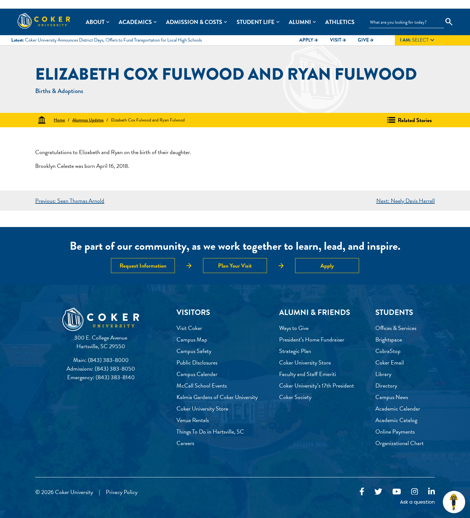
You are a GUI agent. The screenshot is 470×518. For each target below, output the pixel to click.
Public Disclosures (196, 362)
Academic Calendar (397, 408)
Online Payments (395, 431)
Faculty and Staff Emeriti (307, 374)
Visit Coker (189, 328)
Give (366, 39)
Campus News (391, 397)
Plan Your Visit (235, 265)
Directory (386, 385)
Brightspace (388, 339)
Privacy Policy (121, 492)
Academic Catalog (396, 420)
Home (59, 120)
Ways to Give (294, 328)
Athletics (340, 22)
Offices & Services (395, 328)
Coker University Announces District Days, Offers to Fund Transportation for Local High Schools (113, 39)
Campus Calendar (196, 374)
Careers (185, 443)
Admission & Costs (194, 22)
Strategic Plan (295, 351)
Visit (338, 39)
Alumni (300, 22)
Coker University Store (202, 408)
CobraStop (388, 351)
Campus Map (191, 339)
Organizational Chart (399, 443)
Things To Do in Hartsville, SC (210, 431)
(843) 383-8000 (108, 360)
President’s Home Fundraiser (311, 339)
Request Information (143, 265)
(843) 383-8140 (115, 377)
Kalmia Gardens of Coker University (217, 397)
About (95, 22)
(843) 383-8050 (115, 368)
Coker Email (389, 362)
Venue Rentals (192, 420)
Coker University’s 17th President (316, 385)
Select (418, 40)
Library (383, 374)
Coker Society (295, 397)
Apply (308, 39)
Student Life (256, 22)
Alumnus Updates (88, 120)
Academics (135, 22)
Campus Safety (193, 351)
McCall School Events (201, 385)
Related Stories (415, 120)
